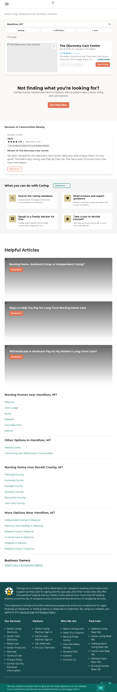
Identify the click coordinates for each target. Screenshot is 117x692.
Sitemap (11, 651)
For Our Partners (45, 647)
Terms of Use (26, 612)
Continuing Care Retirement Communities (29, 453)
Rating (21, 30)
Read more (14, 169)
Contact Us (69, 659)
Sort (96, 30)
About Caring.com (73, 628)
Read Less (60, 185)
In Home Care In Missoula (19, 537)
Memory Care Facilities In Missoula (24, 525)
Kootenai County (14, 480)
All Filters (59, 30)
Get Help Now (58, 105)
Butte (8, 413)
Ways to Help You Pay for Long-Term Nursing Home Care (47, 310)
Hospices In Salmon (16, 543)
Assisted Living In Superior (19, 548)
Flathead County (14, 474)
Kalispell (9, 419)
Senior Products (16, 647)
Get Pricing (102, 64)
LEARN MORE (103, 59)
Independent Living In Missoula (22, 520)
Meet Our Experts (73, 632)
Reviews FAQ (70, 651)
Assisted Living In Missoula (19, 531)
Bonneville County (15, 497)
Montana (41, 14)
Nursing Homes (27, 14)
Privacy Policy (47, 612)
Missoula (9, 402)
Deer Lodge (11, 407)
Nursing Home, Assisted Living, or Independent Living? (46, 267)
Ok (100, 688)
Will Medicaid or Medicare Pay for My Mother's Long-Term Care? (53, 354)
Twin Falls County (15, 503)
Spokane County (14, 491)
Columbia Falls (13, 425)
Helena (9, 430)
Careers (67, 655)
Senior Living (11, 14)
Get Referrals (42, 643)
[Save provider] (53, 46)
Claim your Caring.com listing (24, 565)
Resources (13, 643)
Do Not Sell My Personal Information (15, 667)
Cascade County (14, 486)
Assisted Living (13, 447)
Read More (16, 270)
